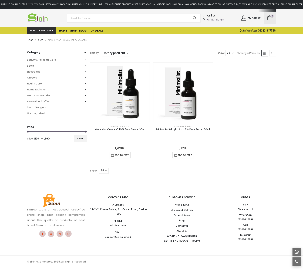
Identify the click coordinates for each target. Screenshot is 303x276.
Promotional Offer (38, 101)
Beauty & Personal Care (41, 60)
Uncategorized (36, 113)
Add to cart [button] (122, 155)
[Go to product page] (120, 92)
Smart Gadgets (36, 107)
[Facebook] (42, 233)
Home (63, 30)
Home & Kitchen (36, 89)
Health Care (34, 83)
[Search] (195, 18)
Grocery (32, 77)
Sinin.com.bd (245, 209)
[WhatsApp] (68, 233)
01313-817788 (245, 219)
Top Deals (96, 30)
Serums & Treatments (119, 126)
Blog (82, 30)
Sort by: (94, 53)
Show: (220, 53)
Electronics (33, 71)
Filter (80, 138)
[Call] (296, 261)
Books (31, 65)
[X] (51, 233)
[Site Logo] (38, 18)
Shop (73, 30)
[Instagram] (59, 233)
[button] (264, 53)
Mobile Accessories (38, 95)
